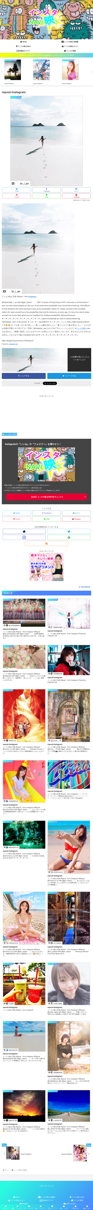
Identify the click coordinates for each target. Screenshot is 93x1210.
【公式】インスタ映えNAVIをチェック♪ (46, 496)
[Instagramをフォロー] (24, 537)
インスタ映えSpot (77, 1197)
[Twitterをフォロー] (68, 531)
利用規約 (25, 1203)
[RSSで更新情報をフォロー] (46, 543)
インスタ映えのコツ (17, 1200)
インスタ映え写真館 (10, 434)
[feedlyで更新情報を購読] (68, 537)
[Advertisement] (46, 413)
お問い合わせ (70, 1203)
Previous (2, 72)
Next (91, 72)
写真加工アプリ (47, 1200)
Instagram (32, 296)
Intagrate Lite (13, 344)
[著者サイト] (24, 531)
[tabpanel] (18, 72)
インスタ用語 (78, 1200)
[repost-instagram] (38, 293)
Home (17, 1197)
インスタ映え (81, 328)
